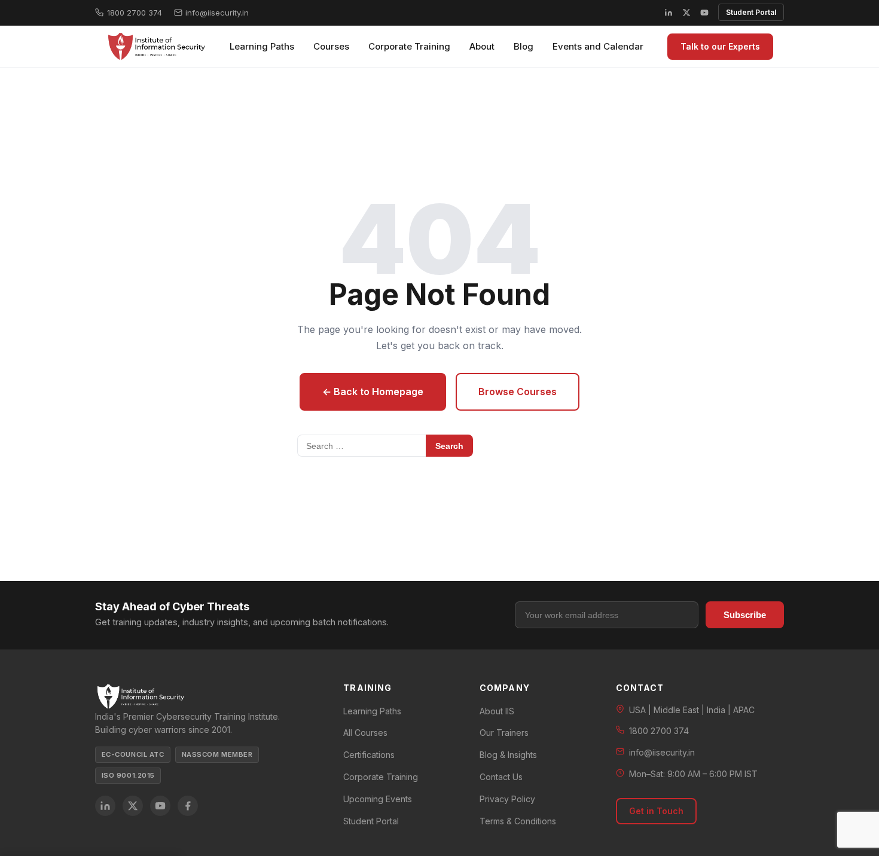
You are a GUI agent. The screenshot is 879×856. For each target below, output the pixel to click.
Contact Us (501, 777)
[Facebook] (188, 806)
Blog (523, 46)
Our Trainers (504, 732)
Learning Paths (262, 46)
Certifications (369, 755)
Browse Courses (517, 392)
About (482, 46)
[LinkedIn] (668, 12)
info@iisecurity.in (217, 12)
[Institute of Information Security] (207, 696)
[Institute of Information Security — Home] (156, 47)
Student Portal (751, 12)
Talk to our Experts (720, 46)
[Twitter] (133, 806)
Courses (331, 46)
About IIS (497, 711)
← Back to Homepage (372, 392)
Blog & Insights (508, 755)
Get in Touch (656, 811)
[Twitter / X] (686, 12)
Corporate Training (409, 46)
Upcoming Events (377, 799)
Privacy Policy (507, 799)
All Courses (365, 732)
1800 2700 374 (134, 12)
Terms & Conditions (518, 821)
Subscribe (745, 615)
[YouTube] (704, 12)
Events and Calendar (598, 46)
